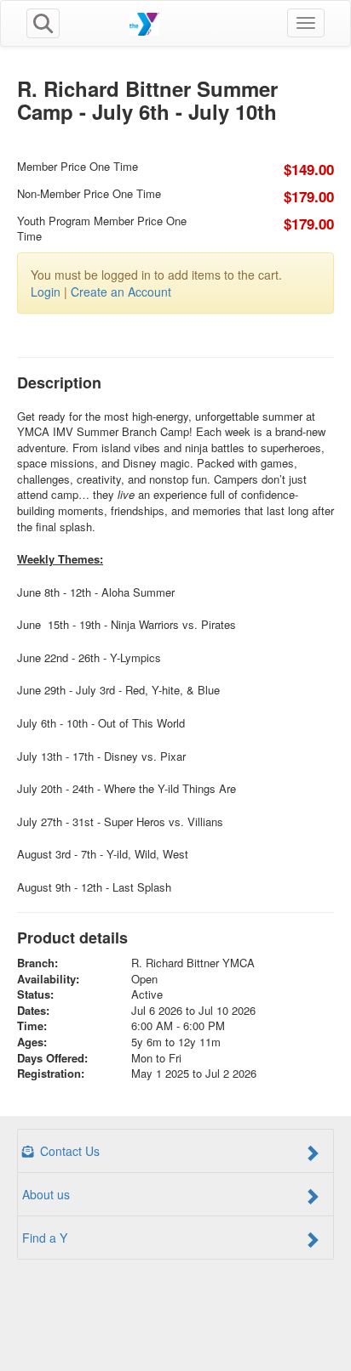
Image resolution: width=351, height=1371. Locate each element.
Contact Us (68, 1150)
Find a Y (44, 1237)
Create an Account (121, 291)
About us (46, 1194)
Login (45, 291)
